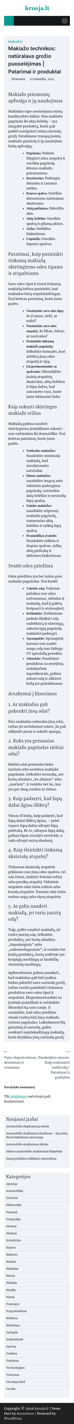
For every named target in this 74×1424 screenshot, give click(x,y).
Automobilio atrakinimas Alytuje (27, 1144)
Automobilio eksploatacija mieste (27, 1126)
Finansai (11, 1212)
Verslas (10, 1388)
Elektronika (13, 1205)
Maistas (11, 1261)
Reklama (11, 1318)
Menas (10, 1275)
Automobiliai (14, 1191)
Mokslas (11, 1282)
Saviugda (12, 1332)
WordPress (13, 1418)
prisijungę (18, 1096)
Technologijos (15, 1367)
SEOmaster (18, 79)
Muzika (11, 1290)
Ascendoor (25, 1413)
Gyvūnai (11, 1233)
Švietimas (12, 1360)
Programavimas (16, 1311)
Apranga (11, 1183)
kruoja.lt (37, 8)
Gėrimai (11, 1226)
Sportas (11, 1346)
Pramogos (12, 1304)
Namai (10, 1297)
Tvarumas (12, 1374)
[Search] (65, 21)
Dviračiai (12, 1198)
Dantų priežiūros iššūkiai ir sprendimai (31, 1158)
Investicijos (13, 1240)
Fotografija (13, 1219)
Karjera (11, 1247)
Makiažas (15, 41)
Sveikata (11, 1353)
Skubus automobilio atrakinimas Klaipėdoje (34, 1151)
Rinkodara (13, 1325)
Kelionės (11, 1254)
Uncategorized (15, 1381)
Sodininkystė (14, 1339)
